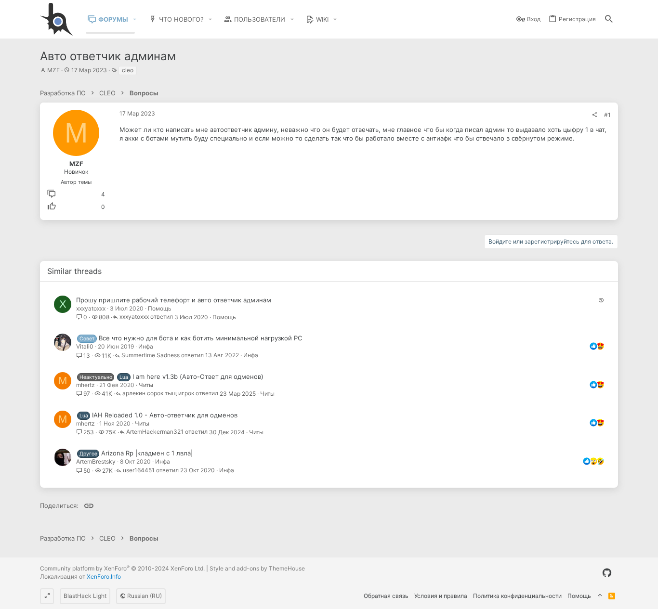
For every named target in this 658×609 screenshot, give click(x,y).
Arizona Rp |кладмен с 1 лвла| (147, 453)
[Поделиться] (594, 115)
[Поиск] (609, 19)
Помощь (159, 308)
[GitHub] (607, 573)
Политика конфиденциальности (517, 595)
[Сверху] (599, 596)
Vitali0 (84, 346)
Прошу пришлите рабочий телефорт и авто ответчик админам (173, 300)
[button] (135, 19)
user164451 (139, 470)
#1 (607, 114)
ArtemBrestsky (96, 461)
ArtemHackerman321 (155, 432)
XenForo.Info (104, 576)
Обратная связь (386, 595)
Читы (146, 385)
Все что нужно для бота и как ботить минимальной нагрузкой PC (200, 338)
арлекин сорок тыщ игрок (158, 393)
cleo (127, 70)
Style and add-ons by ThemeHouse (257, 568)
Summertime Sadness (150, 355)
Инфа (145, 346)
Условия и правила (440, 595)
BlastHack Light (85, 595)
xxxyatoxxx (90, 308)
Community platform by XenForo (122, 568)
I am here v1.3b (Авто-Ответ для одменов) (197, 376)
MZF (53, 70)
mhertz (85, 385)
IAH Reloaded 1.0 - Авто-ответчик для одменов (164, 415)
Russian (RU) (144, 595)
